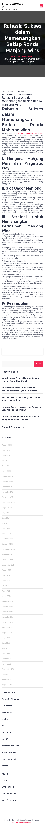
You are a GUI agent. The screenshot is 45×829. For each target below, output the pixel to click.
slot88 (5, 739)
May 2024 (6, 586)
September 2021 (8, 669)
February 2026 (7, 476)
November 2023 (8, 617)
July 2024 (6, 575)
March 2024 (6, 596)
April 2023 (6, 654)
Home (12, 56)
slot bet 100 (7, 732)
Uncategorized (25, 56)
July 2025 (6, 513)
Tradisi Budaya (9, 752)
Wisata (5, 766)
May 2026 (6, 461)
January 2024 (7, 607)
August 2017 (7, 685)
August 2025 (7, 508)
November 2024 (8, 555)
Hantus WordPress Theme (22, 823)
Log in (4, 780)
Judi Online (7, 706)
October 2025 (7, 497)
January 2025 (7, 544)
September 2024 (8, 565)
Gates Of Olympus (10, 699)
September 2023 (8, 627)
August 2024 (7, 570)
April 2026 (6, 466)
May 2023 (6, 648)
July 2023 (6, 638)
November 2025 (8, 492)
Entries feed (8, 787)
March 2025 (6, 534)
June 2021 (6, 674)
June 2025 (6, 518)
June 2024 (6, 581)
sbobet (5, 719)
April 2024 (6, 591)
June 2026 (6, 455)
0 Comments (26, 94)
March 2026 (6, 471)
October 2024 (7, 560)
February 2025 (7, 539)
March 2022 (6, 664)
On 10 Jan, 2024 (8, 92)
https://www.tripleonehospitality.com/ (28, 133)
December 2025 (8, 487)
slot (4, 726)
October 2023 (7, 622)
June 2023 (6, 643)
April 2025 (6, 528)
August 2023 (7, 633)
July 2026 (6, 450)
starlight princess (10, 746)
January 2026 (7, 482)
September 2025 (8, 502)
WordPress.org (9, 800)
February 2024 (7, 601)
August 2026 (7, 445)
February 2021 (7, 680)
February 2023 (7, 659)
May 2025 (6, 523)
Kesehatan (7, 712)
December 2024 (8, 549)
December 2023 (8, 612)
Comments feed (9, 793)
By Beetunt (22, 92)
